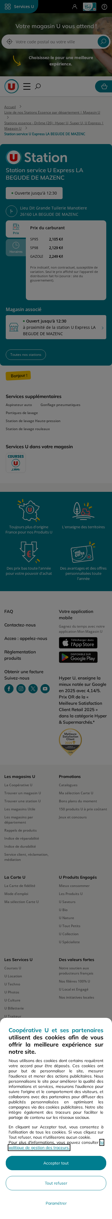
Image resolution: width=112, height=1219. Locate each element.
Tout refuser (56, 1183)
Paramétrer (56, 1203)
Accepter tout (56, 1163)
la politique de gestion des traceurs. (56, 1145)
